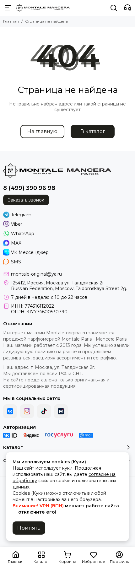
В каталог (92, 131)
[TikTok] (44, 411)
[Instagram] (27, 411)
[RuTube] (61, 411)
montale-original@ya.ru (36, 274)
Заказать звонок (26, 200)
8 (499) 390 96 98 (29, 188)
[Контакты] (127, 8)
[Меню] (8, 8)
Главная (11, 21)
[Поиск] (114, 8)
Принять (28, 528)
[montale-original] (43, 8)
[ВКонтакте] (10, 411)
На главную (42, 131)
